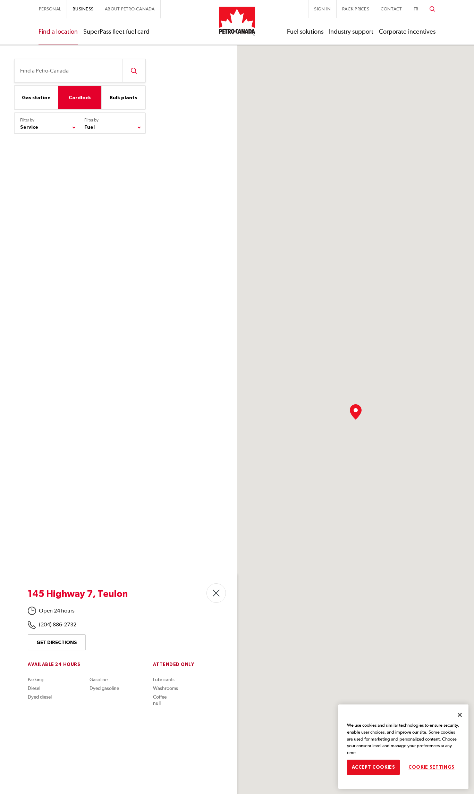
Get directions (56, 642)
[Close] (459, 715)
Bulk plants (123, 97)
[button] (356, 412)
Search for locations (133, 70)
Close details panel (216, 593)
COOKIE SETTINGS (431, 766)
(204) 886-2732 (57, 624)
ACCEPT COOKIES (373, 766)
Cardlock (80, 97)
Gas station (36, 97)
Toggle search (432, 9)
